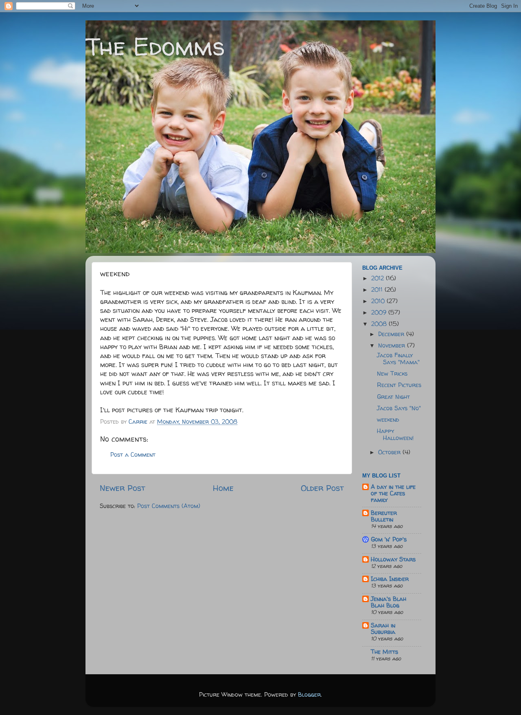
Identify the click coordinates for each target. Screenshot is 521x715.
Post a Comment (132, 455)
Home (223, 487)
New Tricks (392, 374)
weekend (388, 420)
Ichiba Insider (390, 579)
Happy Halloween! (395, 434)
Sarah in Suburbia (383, 628)
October (390, 452)
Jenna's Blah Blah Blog (388, 602)
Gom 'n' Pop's (389, 539)
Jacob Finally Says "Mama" (398, 358)
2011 (378, 290)
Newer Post (122, 487)
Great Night (393, 397)
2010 (379, 301)
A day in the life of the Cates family (393, 493)
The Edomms (155, 46)
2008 (380, 324)
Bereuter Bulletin (384, 516)
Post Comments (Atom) (168, 506)
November (392, 345)
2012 (378, 278)
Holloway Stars (393, 559)
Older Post (322, 487)
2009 (379, 312)
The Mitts (384, 652)
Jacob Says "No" (399, 408)
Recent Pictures (399, 385)
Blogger (309, 695)
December (392, 334)
